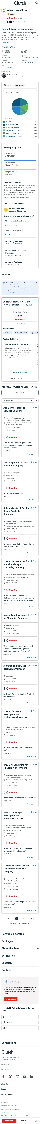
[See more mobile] (32, 454)
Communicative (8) (21, 333)
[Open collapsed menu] (3, 3)
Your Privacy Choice (7, 1106)
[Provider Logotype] (3, 10)
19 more (9, 234)
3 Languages (28, 62)
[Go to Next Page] (30, 918)
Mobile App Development (13, 130)
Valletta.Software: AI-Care (17, 10)
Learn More (9, 293)
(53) (24, 319)
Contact (23, 1121)
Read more (5, 43)
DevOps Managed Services (13, 136)
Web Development (11, 133)
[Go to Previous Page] (9, 918)
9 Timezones (8, 67)
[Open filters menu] (37, 400)
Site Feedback (6, 1064)
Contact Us (5, 1069)
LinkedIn (9, 1017)
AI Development (10, 124)
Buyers (3, 1089)
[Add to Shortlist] (36, 1121)
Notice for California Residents (10, 1109)
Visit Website (9, 1121)
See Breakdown (18, 323)
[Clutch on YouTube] (24, 1077)
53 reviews (19, 18)
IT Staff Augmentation (12, 127)
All (6, 221)
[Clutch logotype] (20, 3)
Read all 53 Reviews (20, 372)
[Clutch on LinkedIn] (31, 1077)
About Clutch (5, 1084)
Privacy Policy (5, 1102)
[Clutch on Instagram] (17, 1077)
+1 (37, 57)
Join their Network (26, 22)
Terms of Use (5, 1112)
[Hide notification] (36, 283)
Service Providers (7, 1094)
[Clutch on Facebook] (3, 1077)
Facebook (9, 1022)
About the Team (20, 77)
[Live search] (37, 3)
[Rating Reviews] (11, 18)
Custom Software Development (19, 221)
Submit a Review (18, 392)
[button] (17, 400)
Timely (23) (7, 333)
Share (35, 407)
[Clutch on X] (10, 1077)
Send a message (11, 999)
